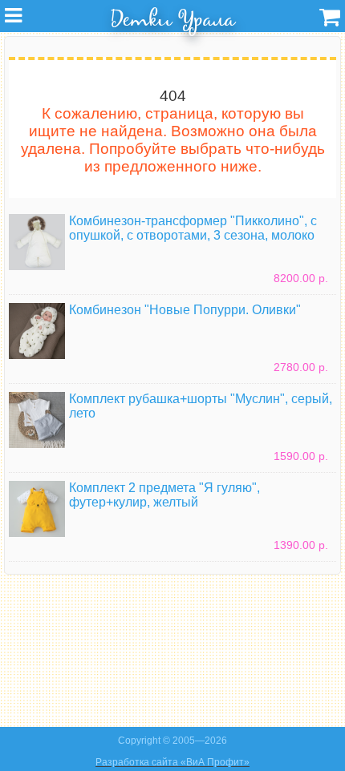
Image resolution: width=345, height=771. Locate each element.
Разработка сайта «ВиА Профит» (172, 762)
